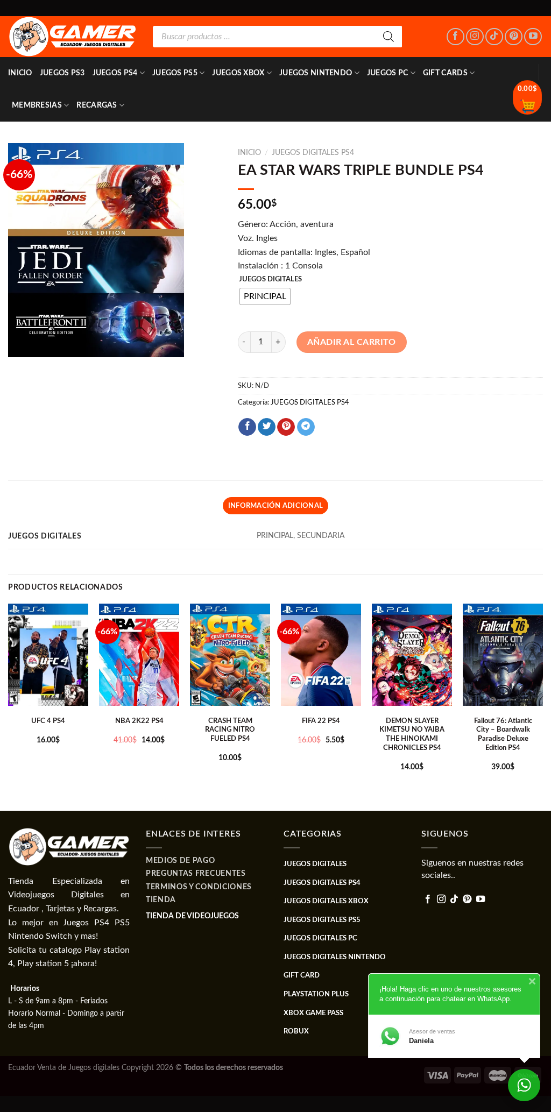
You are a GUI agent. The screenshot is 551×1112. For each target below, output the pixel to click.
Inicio (20, 73)
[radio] (265, 296)
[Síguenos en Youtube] (533, 37)
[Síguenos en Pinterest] (513, 37)
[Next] (542, 706)
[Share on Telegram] (306, 427)
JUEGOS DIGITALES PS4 (313, 153)
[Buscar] (388, 36)
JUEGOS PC (387, 73)
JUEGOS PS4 (115, 73)
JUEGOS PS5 (174, 73)
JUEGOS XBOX (238, 73)
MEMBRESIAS (37, 105)
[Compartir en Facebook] (247, 427)
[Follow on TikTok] (494, 37)
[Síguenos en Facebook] (455, 37)
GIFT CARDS (445, 73)
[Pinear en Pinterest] (286, 427)
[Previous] (9, 706)
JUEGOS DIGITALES (270, 279)
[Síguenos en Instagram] (475, 37)
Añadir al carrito (351, 342)
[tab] (275, 505)
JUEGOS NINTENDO (315, 73)
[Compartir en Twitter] (267, 427)
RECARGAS (96, 105)
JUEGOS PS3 (62, 73)
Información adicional (275, 505)
